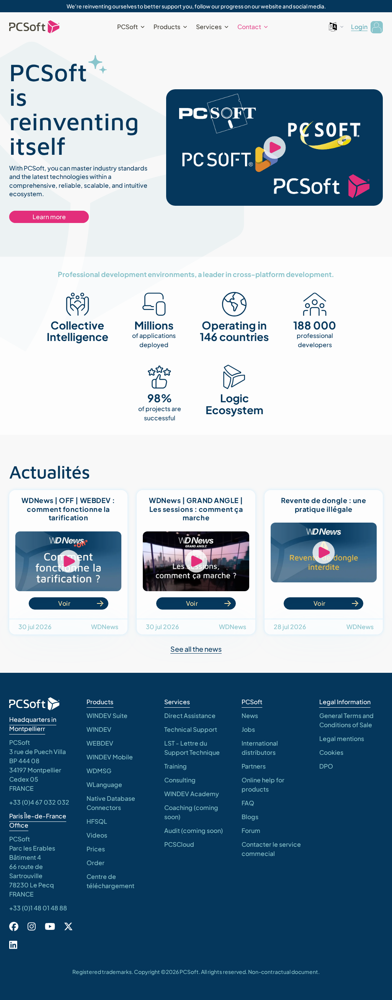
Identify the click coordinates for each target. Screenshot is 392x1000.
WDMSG (99, 771)
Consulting (180, 780)
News (250, 715)
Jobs (248, 729)
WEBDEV (100, 743)
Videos (97, 835)
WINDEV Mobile (110, 757)
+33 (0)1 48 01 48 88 (38, 908)
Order (96, 863)
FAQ (248, 803)
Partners (254, 766)
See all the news (196, 648)
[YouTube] (50, 926)
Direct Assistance (190, 715)
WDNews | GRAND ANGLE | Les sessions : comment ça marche (196, 509)
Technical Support (190, 729)
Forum (251, 830)
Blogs (250, 817)
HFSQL (97, 821)
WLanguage (104, 784)
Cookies (331, 752)
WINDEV (99, 729)
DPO (326, 766)
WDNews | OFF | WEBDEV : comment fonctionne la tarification (68, 509)
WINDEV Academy (191, 794)
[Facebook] (13, 926)
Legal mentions (341, 738)
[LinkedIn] (13, 944)
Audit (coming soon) (193, 830)
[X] (68, 926)
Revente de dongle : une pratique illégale (323, 504)
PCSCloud (179, 844)
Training (175, 766)
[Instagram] (32, 926)
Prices (96, 849)
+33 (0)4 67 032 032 (39, 802)
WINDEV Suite (107, 715)
